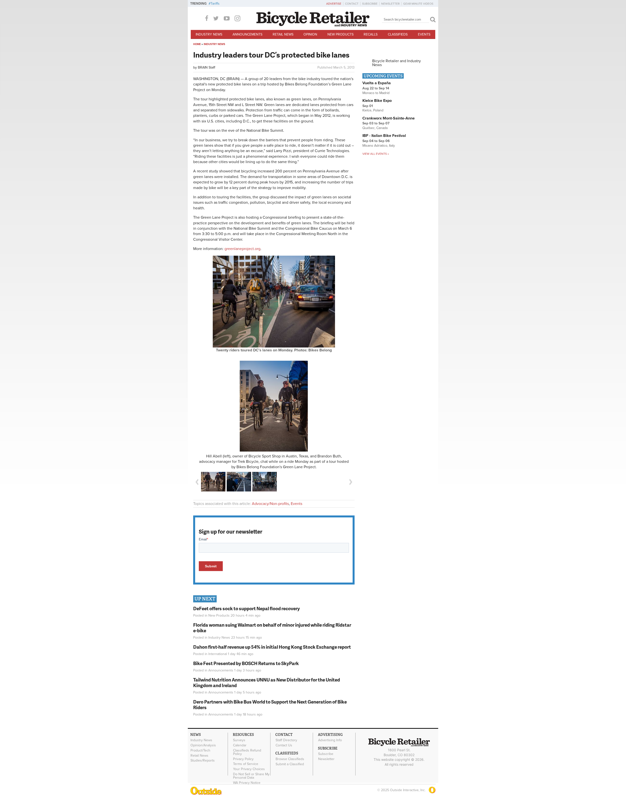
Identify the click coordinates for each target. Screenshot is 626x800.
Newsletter (390, 3)
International (217, 654)
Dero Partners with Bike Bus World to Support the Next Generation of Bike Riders (270, 704)
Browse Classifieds (290, 759)
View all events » (375, 153)
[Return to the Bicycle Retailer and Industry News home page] (313, 25)
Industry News (209, 34)
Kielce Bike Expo (377, 100)
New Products (340, 34)
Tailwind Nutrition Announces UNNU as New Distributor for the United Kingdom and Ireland (266, 682)
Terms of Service (245, 764)
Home (197, 44)
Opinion (310, 34)
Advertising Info (330, 740)
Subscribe (370, 3)
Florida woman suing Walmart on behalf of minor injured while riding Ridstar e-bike (272, 627)
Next (351, 482)
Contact (351, 3)
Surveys (239, 740)
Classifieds (398, 34)
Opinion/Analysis (203, 745)
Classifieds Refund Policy (247, 752)
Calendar (239, 745)
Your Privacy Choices (249, 769)
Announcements (247, 34)
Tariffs (215, 3)
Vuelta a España (376, 83)
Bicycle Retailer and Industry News (396, 63)
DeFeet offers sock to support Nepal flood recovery (246, 608)
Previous (197, 482)
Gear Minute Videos (418, 3)
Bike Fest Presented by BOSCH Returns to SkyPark (246, 663)
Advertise (333, 3)
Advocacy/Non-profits (270, 503)
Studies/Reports (202, 761)
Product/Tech (200, 750)
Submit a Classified (290, 764)
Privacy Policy (243, 759)
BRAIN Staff (206, 67)
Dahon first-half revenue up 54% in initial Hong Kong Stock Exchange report (272, 647)
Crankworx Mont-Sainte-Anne (388, 118)
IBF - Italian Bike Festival (384, 135)
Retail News (283, 34)
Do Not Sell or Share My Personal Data (251, 776)
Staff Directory (286, 740)
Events (424, 34)
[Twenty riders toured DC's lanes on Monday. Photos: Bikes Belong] (274, 346)
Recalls (371, 34)
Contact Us (284, 745)
